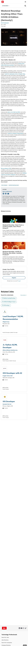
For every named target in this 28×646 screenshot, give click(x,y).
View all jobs (23, 295)
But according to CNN (6, 168)
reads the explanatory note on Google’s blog (15, 74)
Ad (25, 645)
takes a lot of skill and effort (14, 112)
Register (14, 277)
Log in (19, 280)
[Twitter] (4, 194)
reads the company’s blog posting (15, 133)
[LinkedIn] (6, 194)
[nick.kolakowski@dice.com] (8, 194)
